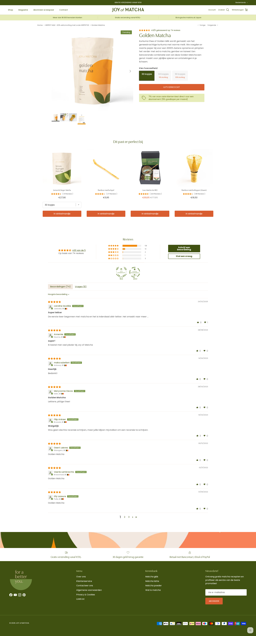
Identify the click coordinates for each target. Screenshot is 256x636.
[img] (54, 301)
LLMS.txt (80, 599)
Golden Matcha (98, 25)
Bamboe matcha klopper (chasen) (194, 190)
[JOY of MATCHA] (128, 10)
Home (40, 25)
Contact (63, 9)
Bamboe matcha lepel (106, 190)
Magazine (23, 9)
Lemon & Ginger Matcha (62, 190)
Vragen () (81, 286)
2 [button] (124, 517)
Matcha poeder (153, 585)
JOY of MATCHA (22, 623)
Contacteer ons (84, 585)
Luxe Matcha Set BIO (150, 190)
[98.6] (121, 272)
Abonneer (214, 601)
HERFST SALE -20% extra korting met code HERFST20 (67, 25)
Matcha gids (151, 576)
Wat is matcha (153, 590)
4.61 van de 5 (79, 250)
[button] (144, 30)
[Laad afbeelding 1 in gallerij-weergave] (92, 70)
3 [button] (128, 517)
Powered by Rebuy (128, 224)
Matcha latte (152, 581)
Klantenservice (84, 581)
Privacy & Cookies (85, 594)
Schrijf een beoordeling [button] (184, 248)
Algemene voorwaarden (89, 590)
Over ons (81, 576)
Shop (10, 9)
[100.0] (134, 272)
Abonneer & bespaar (43, 9)
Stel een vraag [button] (184, 256)
